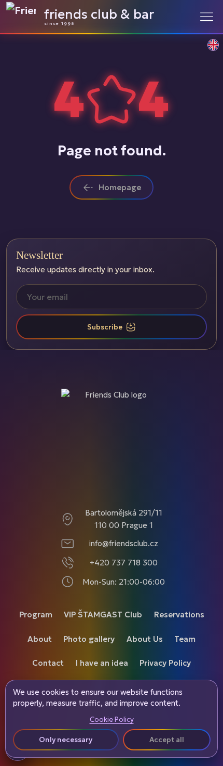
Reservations (179, 614)
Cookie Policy (112, 720)
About (39, 639)
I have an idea (102, 663)
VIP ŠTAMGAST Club (103, 614)
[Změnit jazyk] (207, 50)
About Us (145, 639)
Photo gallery (89, 639)
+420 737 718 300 (124, 562)
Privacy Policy (165, 663)
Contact (48, 663)
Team (185, 639)
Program (35, 614)
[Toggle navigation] (207, 16)
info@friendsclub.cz (123, 543)
